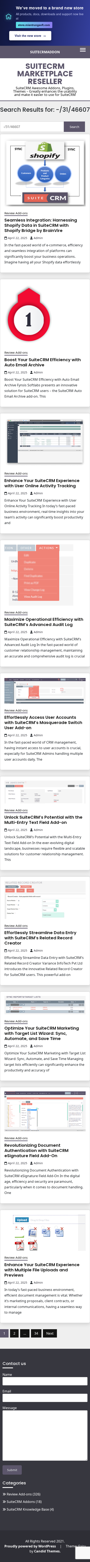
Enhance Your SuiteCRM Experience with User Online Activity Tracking (42, 483)
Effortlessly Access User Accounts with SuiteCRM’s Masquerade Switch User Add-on (43, 722)
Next (50, 1333)
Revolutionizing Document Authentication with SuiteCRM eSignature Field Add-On (36, 1150)
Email (7, 1391)
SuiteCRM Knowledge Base (28, 1509)
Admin (38, 238)
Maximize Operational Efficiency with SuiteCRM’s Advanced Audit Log (43, 621)
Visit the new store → (30, 35)
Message (10, 1408)
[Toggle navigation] (82, 49)
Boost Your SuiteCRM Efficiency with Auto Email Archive (42, 362)
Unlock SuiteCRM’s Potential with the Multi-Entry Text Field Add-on (43, 819)
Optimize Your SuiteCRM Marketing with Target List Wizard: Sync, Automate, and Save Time (41, 1033)
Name (7, 1374)
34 (36, 1333)
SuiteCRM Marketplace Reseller (45, 74)
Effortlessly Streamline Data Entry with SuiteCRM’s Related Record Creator (40, 938)
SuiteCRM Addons (21, 1501)
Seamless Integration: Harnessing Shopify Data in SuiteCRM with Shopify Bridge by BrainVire (40, 225)
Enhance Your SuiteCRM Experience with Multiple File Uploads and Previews (42, 1270)
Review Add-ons (16, 213)
